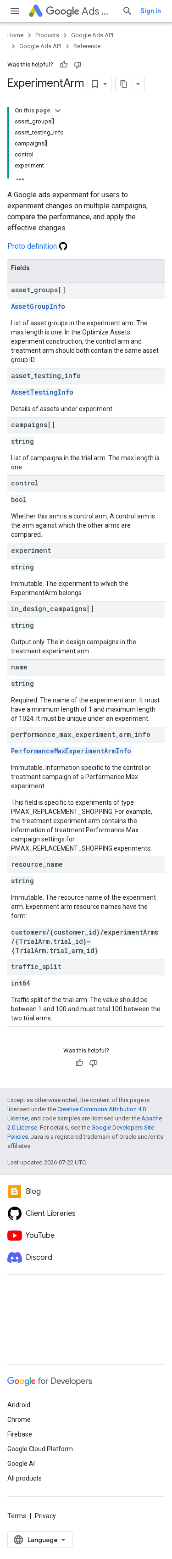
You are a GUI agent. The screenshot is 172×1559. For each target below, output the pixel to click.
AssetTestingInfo (42, 392)
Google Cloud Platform (40, 1449)
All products (24, 1478)
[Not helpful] (77, 65)
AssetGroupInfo (38, 306)
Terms (16, 1516)
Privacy (45, 1516)
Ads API (98, 11)
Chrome (19, 1419)
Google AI (21, 1463)
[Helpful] (64, 65)
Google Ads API (92, 35)
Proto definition (33, 246)
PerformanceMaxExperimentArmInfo (71, 750)
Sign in (150, 11)
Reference (86, 46)
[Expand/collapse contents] (57, 110)
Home (15, 35)
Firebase (19, 1434)
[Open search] (127, 11)
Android (18, 1405)
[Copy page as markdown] (124, 84)
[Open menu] (15, 11)
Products (47, 35)
